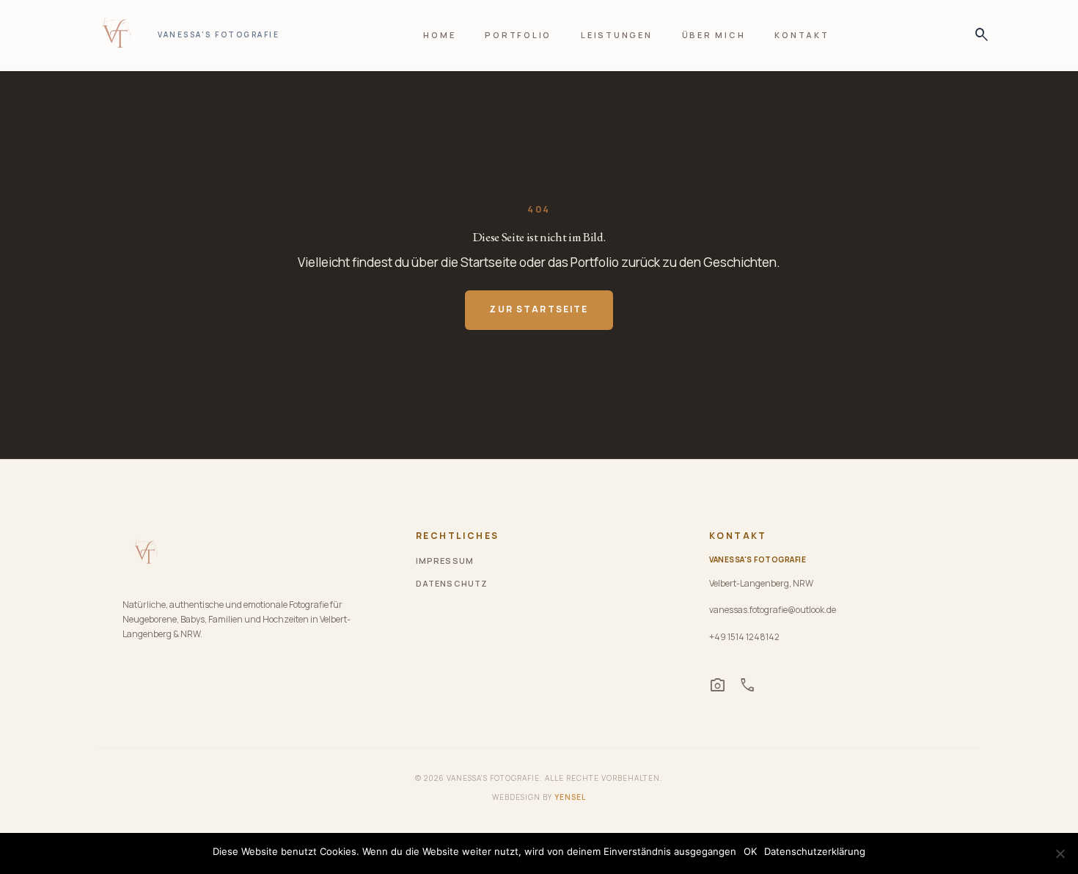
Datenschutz (452, 583)
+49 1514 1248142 (744, 637)
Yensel (570, 797)
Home (439, 34)
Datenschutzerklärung (814, 851)
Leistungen (617, 34)
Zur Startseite (538, 309)
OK (750, 851)
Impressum (445, 560)
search (977, 35)
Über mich (714, 34)
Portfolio (518, 34)
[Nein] (1059, 853)
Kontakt (801, 34)
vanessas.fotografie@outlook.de (772, 609)
